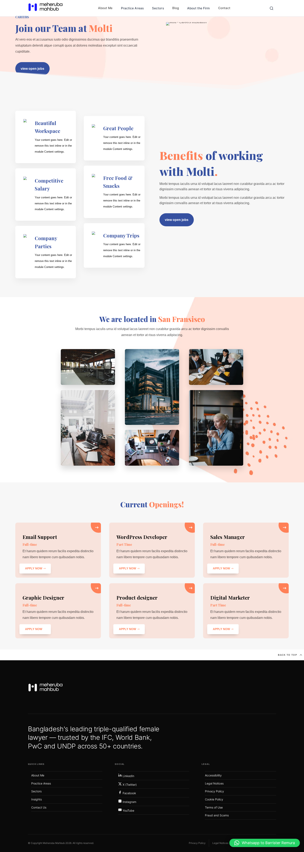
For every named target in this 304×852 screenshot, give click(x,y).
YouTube (128, 810)
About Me (105, 8)
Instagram (129, 802)
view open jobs (32, 68)
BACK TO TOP (287, 655)
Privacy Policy (214, 791)
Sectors (158, 8)
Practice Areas (132, 8)
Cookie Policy (214, 799)
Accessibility (213, 775)
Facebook (129, 793)
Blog (175, 8)
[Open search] (271, 8)
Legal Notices (214, 783)
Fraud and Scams (217, 815)
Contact (224, 8)
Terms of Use (214, 807)
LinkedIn (128, 776)
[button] (264, 843)
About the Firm (198, 8)
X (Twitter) (129, 784)
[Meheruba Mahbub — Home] (45, 688)
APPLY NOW (33, 568)
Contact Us (38, 807)
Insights (36, 799)
